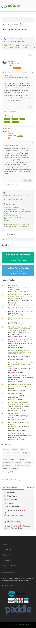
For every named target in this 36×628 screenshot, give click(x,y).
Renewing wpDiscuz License (15, 209)
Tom (15, 41)
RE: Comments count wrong (17, 375)
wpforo (22, 449)
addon (22, 118)
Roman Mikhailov (15, 291)
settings (27, 462)
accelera (12, 324)
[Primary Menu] (32, 5)
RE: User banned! (13, 413)
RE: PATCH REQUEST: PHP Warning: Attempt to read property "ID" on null (19, 308)
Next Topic (20, 199)
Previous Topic (10, 199)
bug (26, 465)
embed (17, 462)
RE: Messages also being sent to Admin (20, 384)
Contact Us (6, 555)
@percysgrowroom (12, 145)
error (13, 449)
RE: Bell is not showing (15, 393)
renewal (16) (26, 224)
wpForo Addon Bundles (18, 271)
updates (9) (16, 226)
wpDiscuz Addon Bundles (18, 257)
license (7, 118)
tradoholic (13, 419)
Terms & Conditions (9, 565)
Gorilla (12, 304)
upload (25, 456)
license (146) (17, 224)
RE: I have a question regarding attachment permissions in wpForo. (19, 403)
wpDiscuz (15, 453)
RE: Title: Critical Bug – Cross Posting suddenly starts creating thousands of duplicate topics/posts (20, 296)
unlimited (16, 122)
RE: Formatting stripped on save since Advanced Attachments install (20, 340)
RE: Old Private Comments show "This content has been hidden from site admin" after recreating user (20, 328)
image (15, 468)
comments (6, 456)
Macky (12, 61)
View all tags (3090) (8, 472)
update (16, 456)
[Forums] (4, 24)
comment (5, 468)
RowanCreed (14, 410)
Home (5, 544)
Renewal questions (12, 216)
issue (12, 459)
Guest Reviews (13, 285)
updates (7, 122)
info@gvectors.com (10, 585)
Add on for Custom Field (13, 207)
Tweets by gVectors (8, 573)
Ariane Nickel (14, 336)
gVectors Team (24, 624)
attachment (6, 465)
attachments (6, 462)
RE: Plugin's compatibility (16, 433)
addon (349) (8, 226)
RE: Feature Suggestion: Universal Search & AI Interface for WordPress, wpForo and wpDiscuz (19, 352)
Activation (18, 465)
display (25, 453)
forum (4, 459)
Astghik (12, 347)
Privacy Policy (7, 560)
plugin (5, 449)
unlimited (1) (24, 226)
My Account (7, 550)
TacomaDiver (14, 390)
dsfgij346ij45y (14, 315)
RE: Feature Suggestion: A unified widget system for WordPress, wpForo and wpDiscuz (21, 364)
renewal (15, 118)
